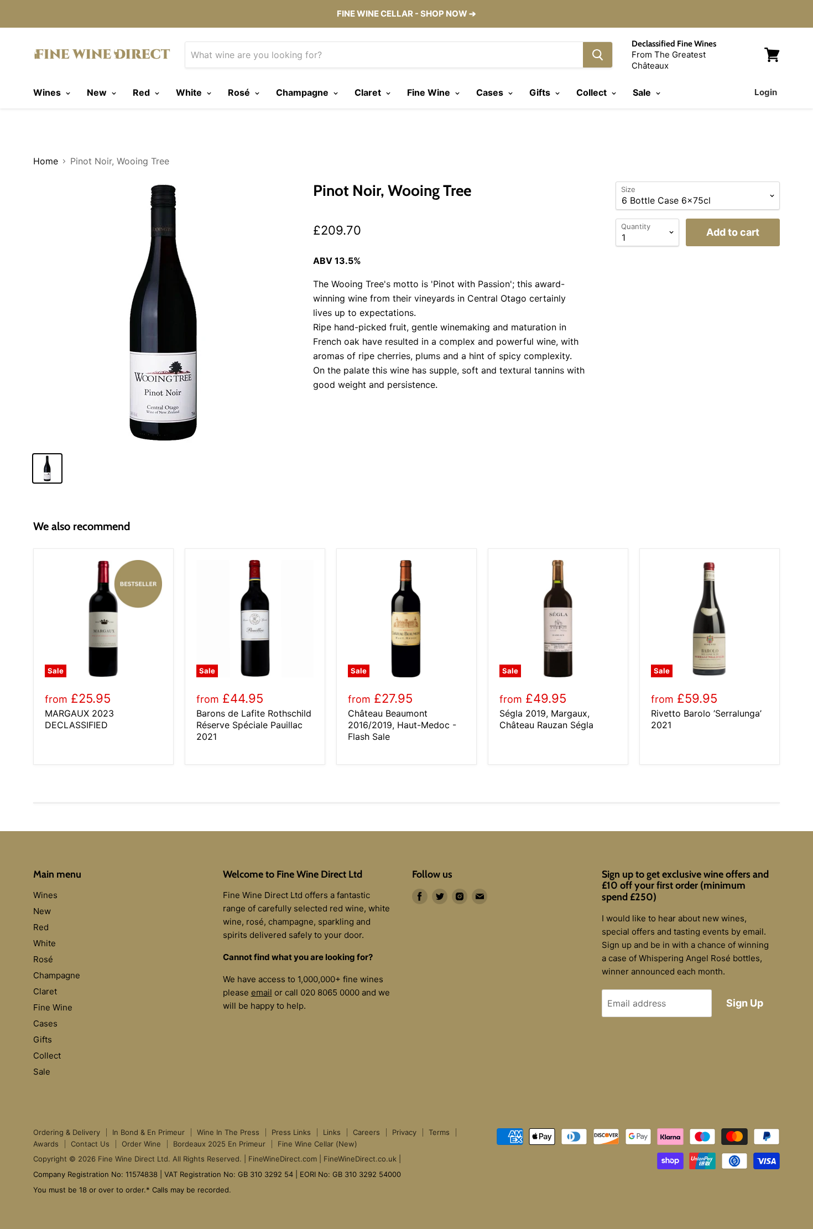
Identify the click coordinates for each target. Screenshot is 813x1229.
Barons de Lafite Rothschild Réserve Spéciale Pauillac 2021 (253, 725)
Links (332, 1132)
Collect (592, 92)
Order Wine (141, 1143)
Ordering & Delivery (66, 1132)
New (98, 92)
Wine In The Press (228, 1132)
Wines (48, 92)
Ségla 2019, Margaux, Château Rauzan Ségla (546, 719)
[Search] (597, 55)
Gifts (541, 92)
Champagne (303, 92)
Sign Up (744, 1003)
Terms (439, 1132)
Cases (490, 92)
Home (45, 161)
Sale (643, 92)
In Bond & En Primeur (148, 1132)
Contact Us (90, 1143)
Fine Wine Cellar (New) (317, 1143)
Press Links (291, 1132)
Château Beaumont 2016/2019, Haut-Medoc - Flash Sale (402, 725)
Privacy (404, 1132)
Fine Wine (429, 92)
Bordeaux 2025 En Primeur (219, 1143)
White (190, 92)
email (261, 992)
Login (765, 92)
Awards (46, 1143)
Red (142, 92)
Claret (369, 92)
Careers (366, 1132)
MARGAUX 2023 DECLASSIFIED (79, 719)
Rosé (240, 92)
